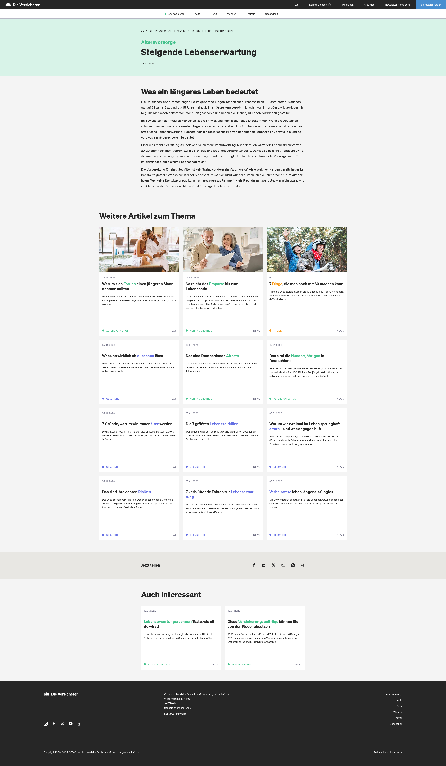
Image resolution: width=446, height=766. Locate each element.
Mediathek (347, 4)
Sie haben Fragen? (431, 4)
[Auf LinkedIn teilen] (264, 565)
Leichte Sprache (318, 4)
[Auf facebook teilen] (254, 565)
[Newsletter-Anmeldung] (79, 724)
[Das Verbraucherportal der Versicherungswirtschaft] (142, 31)
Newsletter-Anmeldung (397, 4)
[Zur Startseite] (22, 4)
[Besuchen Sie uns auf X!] (62, 724)
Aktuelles (369, 4)
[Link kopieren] (303, 565)
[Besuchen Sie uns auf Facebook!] (54, 724)
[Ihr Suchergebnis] (296, 4)
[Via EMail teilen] (283, 565)
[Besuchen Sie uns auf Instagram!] (46, 724)
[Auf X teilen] (273, 565)
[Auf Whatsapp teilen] (293, 565)
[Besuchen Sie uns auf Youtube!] (71, 724)
